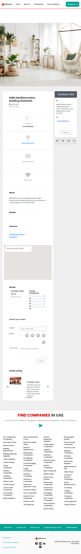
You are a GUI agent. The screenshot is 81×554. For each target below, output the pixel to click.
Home (18, 4)
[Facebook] (36, 543)
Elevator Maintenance (28, 448)
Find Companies (53, 4)
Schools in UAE (69, 447)
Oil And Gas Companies (48, 488)
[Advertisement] (39, 14)
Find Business (38, 4)
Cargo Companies (7, 466)
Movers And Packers (48, 478)
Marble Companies (48, 466)
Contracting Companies (8, 493)
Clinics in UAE (8, 481)
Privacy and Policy (9, 547)
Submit (41, 361)
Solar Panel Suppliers (68, 462)
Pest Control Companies (48, 499)
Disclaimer (7, 537)
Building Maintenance (8, 449)
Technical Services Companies (68, 477)
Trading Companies (68, 491)
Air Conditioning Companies (9, 438)
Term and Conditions (11, 542)
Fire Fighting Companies (27, 459)
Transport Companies (68, 497)
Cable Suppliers (9, 459)
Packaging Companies (48, 493)
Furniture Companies (27, 474)
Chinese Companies (7, 471)
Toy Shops (68, 487)
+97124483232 (62, 121)
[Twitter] (40, 543)
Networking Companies (48, 483)
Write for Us (35, 527)
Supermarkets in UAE (70, 467)
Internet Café (28, 501)
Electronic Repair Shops (29, 443)
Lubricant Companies (48, 455)
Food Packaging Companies (29, 464)
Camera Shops (9, 462)
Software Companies (68, 457)
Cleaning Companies (7, 477)
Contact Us (21, 527)
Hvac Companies (30, 492)
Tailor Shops (69, 471)
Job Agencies (28, 504)
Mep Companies (50, 470)
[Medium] (40, 546)
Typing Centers (70, 504)
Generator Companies (27, 480)
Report (66, 132)
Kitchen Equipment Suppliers (48, 439)
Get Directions (28, 143)
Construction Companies (8, 488)
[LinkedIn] (44, 543)
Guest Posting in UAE (53, 527)
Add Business (71, 527)
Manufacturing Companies (49, 461)
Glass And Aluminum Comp (29, 485)
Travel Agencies (70, 501)
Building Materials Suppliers (10, 454)
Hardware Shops (29, 489)
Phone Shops (49, 508)
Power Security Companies (69, 443)
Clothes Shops (8, 484)
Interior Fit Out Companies (28, 497)
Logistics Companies (48, 450)
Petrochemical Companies (49, 504)
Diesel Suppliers (9, 498)
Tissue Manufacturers (69, 483)
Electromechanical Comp (30, 438)
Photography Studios (69, 438)
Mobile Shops (49, 473)
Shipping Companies (68, 451)
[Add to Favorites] (27, 176)
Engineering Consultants (28, 453)
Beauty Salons (8, 445)
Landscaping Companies (49, 445)
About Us (27, 4)
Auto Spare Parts (9, 442)
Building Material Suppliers (17, 235)
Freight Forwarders (27, 469)
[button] (54, 4)
